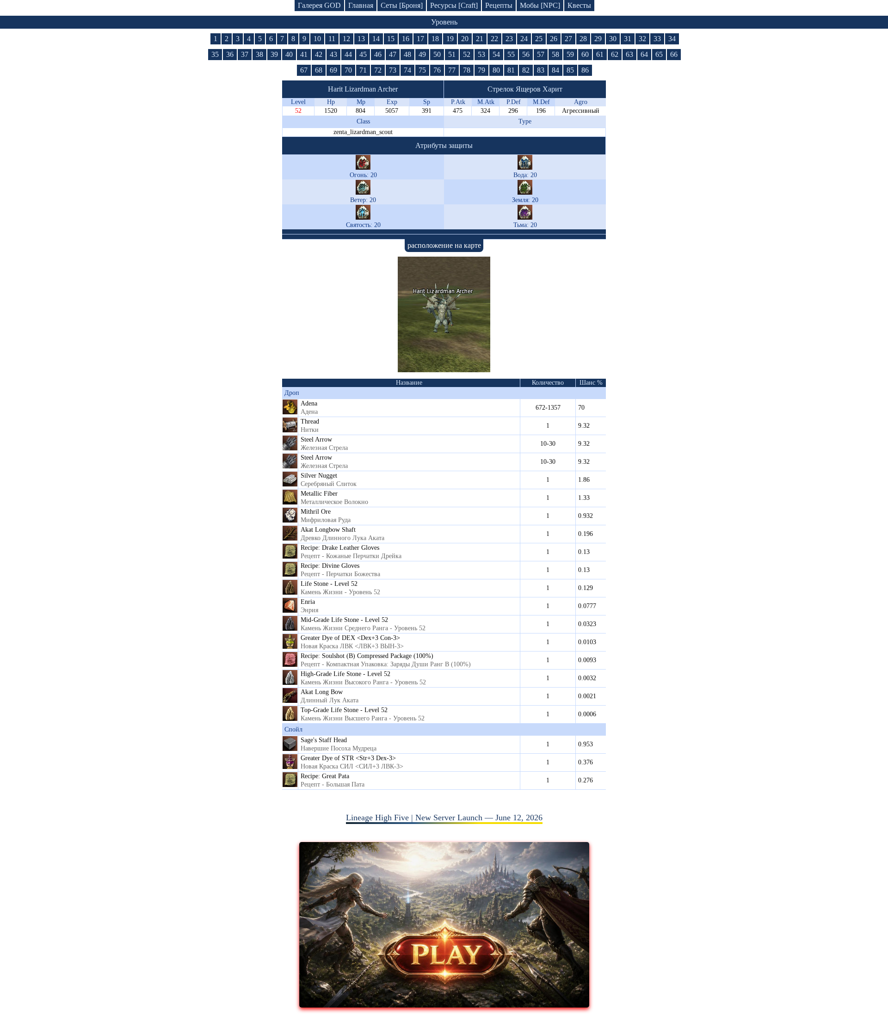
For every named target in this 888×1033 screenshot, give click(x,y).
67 (304, 70)
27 (568, 39)
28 (583, 39)
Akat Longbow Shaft (328, 529)
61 (600, 54)
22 (494, 39)
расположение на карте (444, 245)
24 (524, 39)
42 (318, 54)
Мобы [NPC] (540, 5)
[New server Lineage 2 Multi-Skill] (444, 1004)
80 (496, 70)
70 (348, 70)
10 (317, 39)
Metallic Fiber (319, 493)
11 (331, 39)
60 (585, 54)
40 (289, 54)
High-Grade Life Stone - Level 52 (345, 673)
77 (452, 70)
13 (361, 39)
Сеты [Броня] (402, 5)
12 (346, 39)
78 (466, 70)
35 (215, 54)
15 (391, 39)
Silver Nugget (319, 475)
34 (672, 39)
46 (378, 54)
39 (274, 54)
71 (363, 70)
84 (555, 70)
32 (642, 39)
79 (481, 70)
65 (659, 54)
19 (450, 39)
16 (405, 39)
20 (465, 39)
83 (540, 70)
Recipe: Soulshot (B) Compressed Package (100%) (367, 655)
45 (363, 54)
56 (526, 54)
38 (259, 54)
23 (509, 39)
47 (392, 54)
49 (422, 54)
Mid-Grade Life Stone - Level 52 (344, 619)
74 (407, 70)
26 (553, 39)
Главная (360, 5)
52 (466, 54)
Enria (308, 601)
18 (435, 39)
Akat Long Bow (322, 692)
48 (407, 54)
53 (481, 54)
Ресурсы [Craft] (454, 5)
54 (496, 54)
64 (644, 54)
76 (437, 70)
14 (376, 39)
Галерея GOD (319, 5)
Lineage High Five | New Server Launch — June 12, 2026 (444, 817)
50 (437, 54)
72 (378, 70)
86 (585, 70)
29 (598, 39)
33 (657, 39)
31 (627, 39)
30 (613, 39)
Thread (310, 421)
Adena (309, 403)
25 (539, 39)
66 (674, 54)
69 (333, 70)
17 (420, 39)
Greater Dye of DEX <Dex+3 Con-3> (350, 637)
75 (422, 70)
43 (333, 54)
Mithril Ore (316, 511)
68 (318, 70)
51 (452, 54)
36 (230, 54)
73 (392, 70)
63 (629, 54)
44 (348, 54)
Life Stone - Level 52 (329, 583)
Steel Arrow (316, 439)
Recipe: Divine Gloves (330, 565)
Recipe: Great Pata (325, 776)
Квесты (579, 5)
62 (614, 54)
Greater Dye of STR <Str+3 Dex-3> (348, 758)
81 (511, 70)
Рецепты (498, 5)
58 (555, 54)
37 (244, 54)
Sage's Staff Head (324, 740)
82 (526, 70)
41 (304, 54)
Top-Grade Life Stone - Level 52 (344, 710)
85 (570, 70)
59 (570, 54)
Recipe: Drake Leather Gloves (340, 547)
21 (479, 39)
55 (511, 54)
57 (540, 54)
